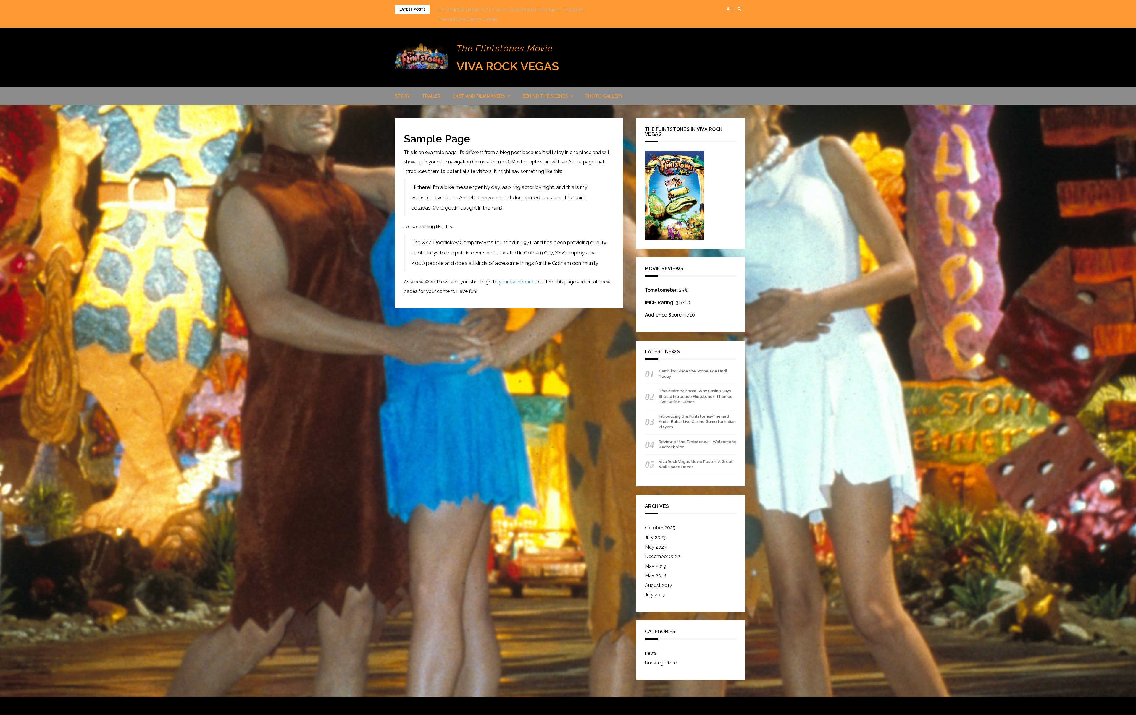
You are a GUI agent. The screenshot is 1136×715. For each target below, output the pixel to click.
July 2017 (655, 595)
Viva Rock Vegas (507, 66)
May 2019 (655, 566)
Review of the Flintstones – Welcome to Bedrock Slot (698, 444)
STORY (402, 96)
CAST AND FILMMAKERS (478, 96)
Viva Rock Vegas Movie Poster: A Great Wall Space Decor (696, 464)
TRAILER (431, 96)
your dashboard (516, 282)
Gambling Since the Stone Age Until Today (693, 374)
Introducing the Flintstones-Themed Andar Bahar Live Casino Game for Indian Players (697, 421)
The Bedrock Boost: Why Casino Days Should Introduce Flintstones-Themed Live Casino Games (695, 396)
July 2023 (655, 537)
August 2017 (658, 585)
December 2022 (662, 556)
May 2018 (655, 575)
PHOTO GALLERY (604, 96)
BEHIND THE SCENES (545, 96)
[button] (728, 9)
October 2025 (660, 528)
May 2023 (656, 547)
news (650, 653)
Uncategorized (661, 663)
